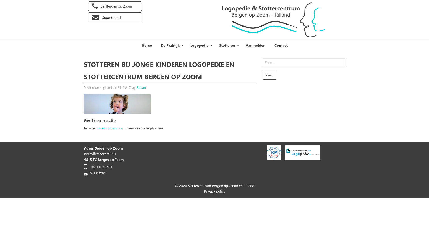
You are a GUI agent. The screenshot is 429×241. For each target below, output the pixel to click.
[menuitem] (146, 45)
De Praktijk (170, 45)
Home (147, 45)
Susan (141, 87)
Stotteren (227, 45)
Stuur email (98, 172)
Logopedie (199, 45)
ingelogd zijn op (109, 128)
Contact (281, 45)
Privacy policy (214, 191)
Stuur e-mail (111, 17)
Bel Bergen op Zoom (116, 6)
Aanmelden (255, 45)
